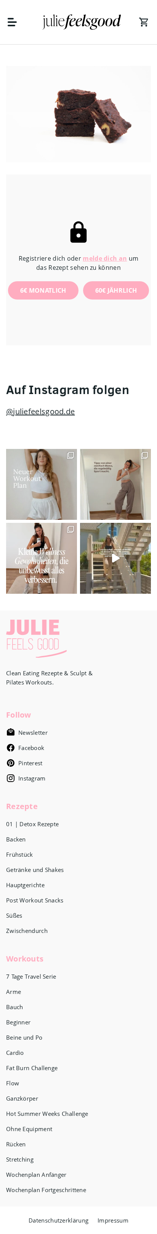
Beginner (18, 1022)
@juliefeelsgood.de (40, 411)
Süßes (14, 915)
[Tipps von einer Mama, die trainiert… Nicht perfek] (115, 484)
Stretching (20, 1159)
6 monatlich (43, 290)
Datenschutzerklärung (58, 1220)
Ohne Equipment (29, 1129)
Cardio (15, 1052)
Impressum (113, 1220)
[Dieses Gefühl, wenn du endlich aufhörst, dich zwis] (115, 558)
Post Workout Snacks (35, 900)
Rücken (16, 1144)
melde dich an (105, 258)
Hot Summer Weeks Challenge (47, 1113)
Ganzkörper (22, 1098)
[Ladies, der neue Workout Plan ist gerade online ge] (41, 484)
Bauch (14, 1007)
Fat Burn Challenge (32, 1068)
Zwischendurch (27, 930)
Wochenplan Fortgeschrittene (46, 1190)
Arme (13, 991)
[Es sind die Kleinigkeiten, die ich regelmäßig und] (41, 558)
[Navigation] (16, 22)
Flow (12, 1083)
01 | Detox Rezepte (32, 824)
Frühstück (19, 854)
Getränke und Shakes (35, 869)
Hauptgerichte (25, 885)
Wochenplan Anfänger (36, 1174)
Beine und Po (24, 1037)
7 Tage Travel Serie (31, 976)
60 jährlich (116, 290)
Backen (16, 839)
